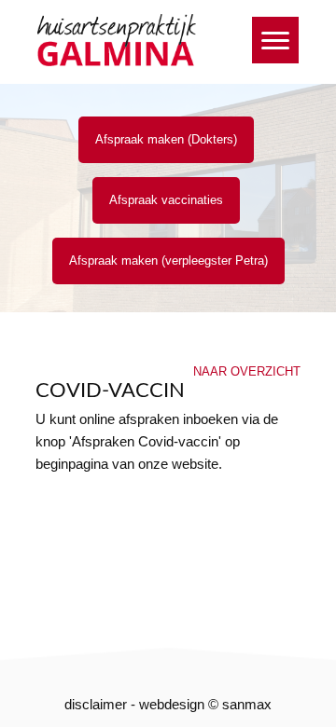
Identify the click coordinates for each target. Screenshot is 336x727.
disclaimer (95, 704)
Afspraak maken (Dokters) (166, 139)
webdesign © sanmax (205, 704)
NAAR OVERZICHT (247, 371)
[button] (275, 40)
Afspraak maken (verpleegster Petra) (168, 260)
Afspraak (166, 200)
